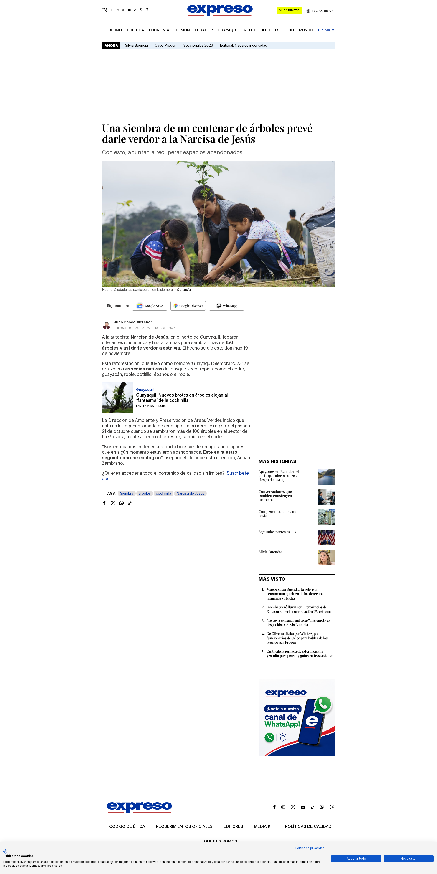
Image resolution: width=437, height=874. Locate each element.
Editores (233, 826)
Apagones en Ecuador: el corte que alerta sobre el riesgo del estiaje (279, 475)
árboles (145, 493)
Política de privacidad (309, 848)
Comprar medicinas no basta (277, 513)
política (135, 30)
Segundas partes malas (277, 531)
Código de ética (127, 826)
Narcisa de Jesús (190, 493)
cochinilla (163, 493)
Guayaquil (228, 30)
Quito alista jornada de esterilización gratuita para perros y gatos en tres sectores (300, 653)
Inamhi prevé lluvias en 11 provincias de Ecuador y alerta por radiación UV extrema (299, 609)
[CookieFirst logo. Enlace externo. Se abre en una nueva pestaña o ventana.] (5, 851)
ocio (289, 30)
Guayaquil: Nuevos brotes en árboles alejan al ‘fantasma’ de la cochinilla (182, 398)
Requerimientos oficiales (184, 826)
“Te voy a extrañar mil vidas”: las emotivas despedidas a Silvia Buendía (298, 622)
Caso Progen (165, 45)
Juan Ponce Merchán (133, 322)
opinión (182, 30)
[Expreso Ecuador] (139, 811)
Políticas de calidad (308, 826)
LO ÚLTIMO (112, 30)
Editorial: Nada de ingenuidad (243, 45)
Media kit (264, 826)
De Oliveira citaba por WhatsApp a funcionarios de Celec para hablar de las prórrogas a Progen (297, 637)
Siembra (126, 493)
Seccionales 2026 (198, 45)
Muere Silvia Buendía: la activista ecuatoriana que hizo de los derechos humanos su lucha (295, 593)
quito (249, 30)
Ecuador (204, 30)
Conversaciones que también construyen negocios (275, 495)
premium (326, 30)
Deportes (269, 30)
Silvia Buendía (136, 45)
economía (159, 30)
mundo (306, 30)
